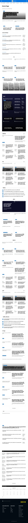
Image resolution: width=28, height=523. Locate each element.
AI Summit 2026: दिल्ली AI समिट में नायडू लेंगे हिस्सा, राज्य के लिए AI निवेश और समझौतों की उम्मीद (21, 286)
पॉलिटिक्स (3, 142)
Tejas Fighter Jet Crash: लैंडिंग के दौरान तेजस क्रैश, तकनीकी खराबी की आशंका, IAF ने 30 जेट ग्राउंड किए (9, 286)
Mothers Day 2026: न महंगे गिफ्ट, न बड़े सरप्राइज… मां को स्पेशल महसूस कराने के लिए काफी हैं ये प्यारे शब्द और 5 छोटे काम (8, 118)
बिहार (15, 77)
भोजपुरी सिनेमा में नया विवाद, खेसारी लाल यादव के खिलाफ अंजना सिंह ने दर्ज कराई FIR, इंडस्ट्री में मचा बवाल (18, 101)
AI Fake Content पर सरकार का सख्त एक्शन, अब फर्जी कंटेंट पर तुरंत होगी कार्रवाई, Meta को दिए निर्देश (9, 278)
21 (17, 493)
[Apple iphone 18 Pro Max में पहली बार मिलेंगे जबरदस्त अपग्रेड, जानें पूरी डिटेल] (16, 282)
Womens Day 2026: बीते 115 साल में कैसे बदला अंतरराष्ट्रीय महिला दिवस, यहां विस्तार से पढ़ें (20, 299)
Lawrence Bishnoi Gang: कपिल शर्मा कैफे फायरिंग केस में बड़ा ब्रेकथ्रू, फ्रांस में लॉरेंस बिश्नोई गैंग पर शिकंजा (7, 235)
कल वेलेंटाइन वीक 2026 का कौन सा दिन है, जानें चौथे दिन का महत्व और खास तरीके (20, 128)
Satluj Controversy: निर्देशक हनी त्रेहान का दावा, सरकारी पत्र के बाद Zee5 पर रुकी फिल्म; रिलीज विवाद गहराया (17, 104)
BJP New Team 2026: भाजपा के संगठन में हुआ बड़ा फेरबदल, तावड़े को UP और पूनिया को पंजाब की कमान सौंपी (20, 138)
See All (24, 133)
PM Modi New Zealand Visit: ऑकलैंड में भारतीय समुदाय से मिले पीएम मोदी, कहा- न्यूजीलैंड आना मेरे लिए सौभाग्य (20, 222)
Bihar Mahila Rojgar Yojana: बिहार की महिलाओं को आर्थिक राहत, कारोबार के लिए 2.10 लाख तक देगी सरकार (20, 79)
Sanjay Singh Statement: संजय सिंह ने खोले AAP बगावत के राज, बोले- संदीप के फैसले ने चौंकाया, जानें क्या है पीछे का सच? (9, 151)
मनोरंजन (4, 100)
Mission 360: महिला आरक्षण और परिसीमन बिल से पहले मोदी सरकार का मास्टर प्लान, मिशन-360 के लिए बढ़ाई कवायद (9, 146)
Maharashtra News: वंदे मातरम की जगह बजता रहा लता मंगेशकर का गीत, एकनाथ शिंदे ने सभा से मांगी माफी (8, 79)
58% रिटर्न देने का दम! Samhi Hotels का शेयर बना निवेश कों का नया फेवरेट (13, 196)
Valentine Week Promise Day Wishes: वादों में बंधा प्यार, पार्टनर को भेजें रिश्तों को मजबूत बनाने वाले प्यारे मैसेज (8, 128)
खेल (3, 167)
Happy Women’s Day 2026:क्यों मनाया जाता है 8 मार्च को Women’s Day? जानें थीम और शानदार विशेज (8, 299)
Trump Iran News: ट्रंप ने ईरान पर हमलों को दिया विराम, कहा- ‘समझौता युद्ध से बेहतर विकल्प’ (8, 205)
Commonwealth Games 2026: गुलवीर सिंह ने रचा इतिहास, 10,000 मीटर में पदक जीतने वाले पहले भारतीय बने (21, 173)
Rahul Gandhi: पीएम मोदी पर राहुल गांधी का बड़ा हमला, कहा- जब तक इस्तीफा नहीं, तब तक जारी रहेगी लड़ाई (11, 45)
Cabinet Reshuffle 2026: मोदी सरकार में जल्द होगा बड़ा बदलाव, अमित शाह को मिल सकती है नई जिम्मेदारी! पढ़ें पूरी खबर (22, 146)
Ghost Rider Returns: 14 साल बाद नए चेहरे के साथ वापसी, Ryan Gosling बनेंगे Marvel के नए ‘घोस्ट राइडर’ (18, 99)
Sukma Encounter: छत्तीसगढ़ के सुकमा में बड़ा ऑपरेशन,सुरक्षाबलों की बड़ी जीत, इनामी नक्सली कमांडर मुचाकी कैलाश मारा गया (14, 427)
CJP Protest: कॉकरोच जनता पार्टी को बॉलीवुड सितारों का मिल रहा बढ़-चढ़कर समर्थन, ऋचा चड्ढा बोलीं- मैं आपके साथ (9, 157)
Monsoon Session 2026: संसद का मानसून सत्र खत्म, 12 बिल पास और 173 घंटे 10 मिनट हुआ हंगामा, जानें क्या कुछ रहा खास (11, 49)
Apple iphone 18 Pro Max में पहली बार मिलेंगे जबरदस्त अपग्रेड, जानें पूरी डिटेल (21, 283)
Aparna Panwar (6, 369)
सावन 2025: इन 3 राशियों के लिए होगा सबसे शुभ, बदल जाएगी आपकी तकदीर (13, 321)
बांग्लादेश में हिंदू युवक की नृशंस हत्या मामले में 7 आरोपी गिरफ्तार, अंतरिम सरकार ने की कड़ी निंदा (12, 439)
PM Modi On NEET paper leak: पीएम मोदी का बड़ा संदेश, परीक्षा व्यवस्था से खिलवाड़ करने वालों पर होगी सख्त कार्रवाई (20, 251)
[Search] (26, 1)
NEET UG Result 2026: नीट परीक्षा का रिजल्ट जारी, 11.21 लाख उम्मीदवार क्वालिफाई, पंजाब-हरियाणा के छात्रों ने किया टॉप (8, 263)
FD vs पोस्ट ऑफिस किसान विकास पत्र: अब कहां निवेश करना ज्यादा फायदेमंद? (14, 191)
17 (3, 493)
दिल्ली (3, 65)
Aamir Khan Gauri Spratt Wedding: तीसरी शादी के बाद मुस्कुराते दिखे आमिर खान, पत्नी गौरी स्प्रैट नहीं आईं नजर (18, 107)
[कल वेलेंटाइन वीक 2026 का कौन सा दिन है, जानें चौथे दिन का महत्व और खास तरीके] (20, 124)
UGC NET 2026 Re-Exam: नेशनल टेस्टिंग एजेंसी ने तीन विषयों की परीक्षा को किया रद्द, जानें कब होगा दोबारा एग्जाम (8, 251)
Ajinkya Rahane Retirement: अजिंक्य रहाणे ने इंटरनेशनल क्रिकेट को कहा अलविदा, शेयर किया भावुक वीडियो (9, 173)
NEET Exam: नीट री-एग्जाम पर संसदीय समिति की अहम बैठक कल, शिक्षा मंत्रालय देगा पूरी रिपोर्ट (20, 263)
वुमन (3, 296)
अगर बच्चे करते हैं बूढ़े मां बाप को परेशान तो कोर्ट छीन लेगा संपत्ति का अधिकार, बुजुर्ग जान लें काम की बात (14, 319)
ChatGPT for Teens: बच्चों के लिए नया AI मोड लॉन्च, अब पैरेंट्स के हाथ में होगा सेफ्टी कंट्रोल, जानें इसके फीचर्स (7, 28)
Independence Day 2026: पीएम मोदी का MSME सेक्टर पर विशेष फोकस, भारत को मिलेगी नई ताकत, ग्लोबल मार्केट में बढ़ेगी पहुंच (11, 36)
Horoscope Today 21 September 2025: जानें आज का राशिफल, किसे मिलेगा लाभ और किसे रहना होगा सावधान (14, 325)
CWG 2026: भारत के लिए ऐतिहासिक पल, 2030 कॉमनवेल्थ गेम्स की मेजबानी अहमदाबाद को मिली (7, 170)
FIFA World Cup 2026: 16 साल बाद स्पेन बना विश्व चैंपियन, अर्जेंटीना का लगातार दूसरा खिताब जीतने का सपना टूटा (9, 183)
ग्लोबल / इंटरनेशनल (5, 219)
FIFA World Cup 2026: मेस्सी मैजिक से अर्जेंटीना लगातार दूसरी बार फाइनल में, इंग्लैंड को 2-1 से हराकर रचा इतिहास (21, 183)
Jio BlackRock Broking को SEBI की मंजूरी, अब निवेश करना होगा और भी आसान (14, 193)
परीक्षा (3, 260)
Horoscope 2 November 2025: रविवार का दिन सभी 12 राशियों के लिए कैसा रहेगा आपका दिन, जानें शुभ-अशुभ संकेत (14, 327)
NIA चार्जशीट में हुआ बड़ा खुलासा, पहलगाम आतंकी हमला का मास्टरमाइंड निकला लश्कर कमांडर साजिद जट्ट (11, 443)
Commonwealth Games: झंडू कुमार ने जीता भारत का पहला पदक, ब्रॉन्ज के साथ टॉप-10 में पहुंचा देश (21, 178)
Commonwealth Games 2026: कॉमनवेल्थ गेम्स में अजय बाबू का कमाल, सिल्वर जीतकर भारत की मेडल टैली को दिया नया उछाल (9, 178)
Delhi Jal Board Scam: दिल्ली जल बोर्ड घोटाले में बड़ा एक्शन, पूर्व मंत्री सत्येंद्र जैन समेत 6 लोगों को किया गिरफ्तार (21, 68)
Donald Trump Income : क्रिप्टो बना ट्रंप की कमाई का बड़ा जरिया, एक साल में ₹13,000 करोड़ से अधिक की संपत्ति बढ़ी (19, 235)
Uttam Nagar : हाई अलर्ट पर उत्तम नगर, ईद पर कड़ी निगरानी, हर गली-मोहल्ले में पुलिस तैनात (11, 431)
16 (24, 492)
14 (17, 492)
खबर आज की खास (4, 43)
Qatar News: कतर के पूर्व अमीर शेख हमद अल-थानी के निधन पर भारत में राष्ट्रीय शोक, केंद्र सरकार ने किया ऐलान (7, 222)
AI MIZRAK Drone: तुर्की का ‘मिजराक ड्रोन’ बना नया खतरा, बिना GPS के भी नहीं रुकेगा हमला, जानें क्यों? (9, 282)
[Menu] (1, 1)
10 (3, 492)
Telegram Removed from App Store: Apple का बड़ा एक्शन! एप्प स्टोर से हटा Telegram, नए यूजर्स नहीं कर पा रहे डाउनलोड (21, 278)
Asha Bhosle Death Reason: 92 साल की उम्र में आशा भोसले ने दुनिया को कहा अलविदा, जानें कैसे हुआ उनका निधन (20, 118)
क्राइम (3, 425)
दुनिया (16, 219)
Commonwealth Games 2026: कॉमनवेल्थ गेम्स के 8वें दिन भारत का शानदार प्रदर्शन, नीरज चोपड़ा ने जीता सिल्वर (20, 170)
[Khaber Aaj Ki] (14, 1)
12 (10, 492)
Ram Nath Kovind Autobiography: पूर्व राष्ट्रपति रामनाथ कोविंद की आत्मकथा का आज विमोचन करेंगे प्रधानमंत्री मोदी (11, 53)
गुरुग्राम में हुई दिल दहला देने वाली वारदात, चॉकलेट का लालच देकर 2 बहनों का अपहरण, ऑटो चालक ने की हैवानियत (11, 435)
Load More (13, 408)
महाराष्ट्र (3, 77)
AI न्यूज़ (3, 274)
